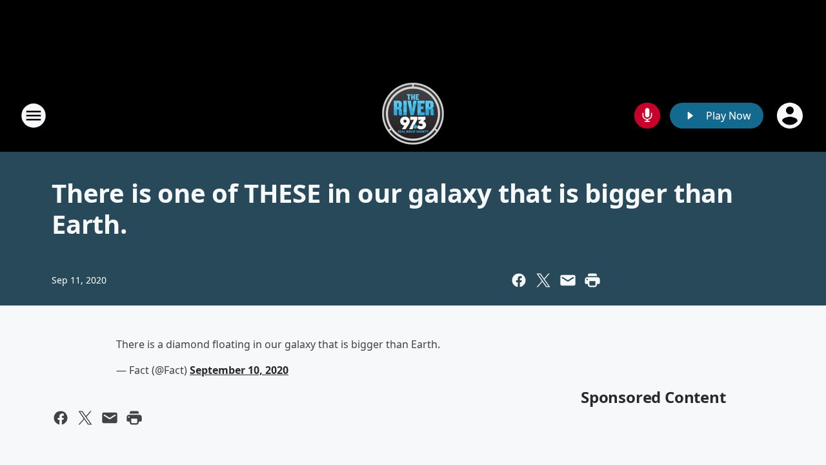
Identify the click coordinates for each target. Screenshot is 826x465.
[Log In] (791, 116)
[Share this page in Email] (568, 280)
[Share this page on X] (543, 280)
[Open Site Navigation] (33, 116)
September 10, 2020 (239, 370)
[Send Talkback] (647, 116)
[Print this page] (592, 280)
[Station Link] (413, 115)
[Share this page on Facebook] (519, 280)
